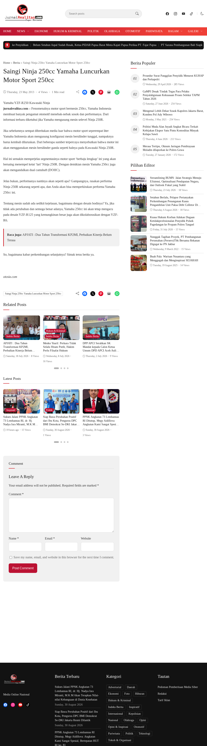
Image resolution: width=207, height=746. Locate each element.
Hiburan (139, 693)
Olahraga (112, 31)
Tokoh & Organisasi (119, 740)
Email (50, 538)
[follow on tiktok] (191, 13)
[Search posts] (137, 14)
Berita (16, 62)
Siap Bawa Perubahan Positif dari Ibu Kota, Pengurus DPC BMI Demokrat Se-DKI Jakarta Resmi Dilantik (76, 716)
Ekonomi (41, 31)
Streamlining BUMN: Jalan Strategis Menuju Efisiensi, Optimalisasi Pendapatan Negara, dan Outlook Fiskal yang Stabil (175, 181)
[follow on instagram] (175, 13)
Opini (142, 720)
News (21, 31)
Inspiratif (10, 410)
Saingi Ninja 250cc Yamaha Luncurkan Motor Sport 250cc (33, 293)
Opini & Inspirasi (118, 726)
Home (7, 31)
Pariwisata (154, 31)
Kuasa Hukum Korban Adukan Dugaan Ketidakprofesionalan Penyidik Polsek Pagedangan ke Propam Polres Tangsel (172, 221)
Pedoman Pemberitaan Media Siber (178, 687)
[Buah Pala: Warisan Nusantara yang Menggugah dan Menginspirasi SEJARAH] (139, 268)
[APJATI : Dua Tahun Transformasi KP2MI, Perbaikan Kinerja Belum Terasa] (21, 337)
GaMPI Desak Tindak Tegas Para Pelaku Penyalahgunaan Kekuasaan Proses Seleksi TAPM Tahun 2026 (171, 95)
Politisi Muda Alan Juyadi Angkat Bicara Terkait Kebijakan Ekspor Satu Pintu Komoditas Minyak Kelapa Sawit (171, 130)
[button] (202, 13)
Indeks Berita (12, 336)
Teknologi (144, 733)
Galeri (193, 31)
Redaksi (162, 693)
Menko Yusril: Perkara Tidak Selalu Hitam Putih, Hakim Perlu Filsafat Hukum (59, 347)
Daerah (131, 687)
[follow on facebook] (167, 13)
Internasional (115, 713)
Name (14, 538)
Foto (127, 693)
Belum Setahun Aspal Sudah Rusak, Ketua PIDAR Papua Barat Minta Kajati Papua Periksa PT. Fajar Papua (80, 45)
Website (86, 538)
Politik (93, 31)
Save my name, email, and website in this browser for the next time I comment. (64, 557)
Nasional (90, 410)
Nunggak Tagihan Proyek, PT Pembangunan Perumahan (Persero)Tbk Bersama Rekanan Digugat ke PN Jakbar (175, 240)
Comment (16, 494)
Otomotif (133, 31)
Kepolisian (135, 713)
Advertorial (114, 687)
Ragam (173, 31)
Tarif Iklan (164, 700)
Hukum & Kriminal (68, 31)
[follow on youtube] (183, 13)
